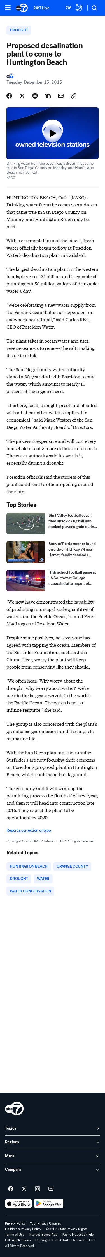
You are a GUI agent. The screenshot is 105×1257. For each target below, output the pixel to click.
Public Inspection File (78, 1234)
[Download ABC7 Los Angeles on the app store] (18, 1203)
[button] (8, 7)
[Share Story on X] (22, 96)
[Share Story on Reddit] (35, 96)
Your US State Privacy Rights (67, 1229)
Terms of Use (14, 1234)
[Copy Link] (73, 96)
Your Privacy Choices (45, 1223)
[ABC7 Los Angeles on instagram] (37, 1189)
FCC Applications (18, 1240)
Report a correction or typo (28, 830)
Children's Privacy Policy (23, 1229)
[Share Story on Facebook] (9, 96)
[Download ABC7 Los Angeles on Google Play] (49, 1203)
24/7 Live (41, 8)
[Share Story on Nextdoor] (48, 96)
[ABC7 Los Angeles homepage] (22, 7)
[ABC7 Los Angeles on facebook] (10, 1189)
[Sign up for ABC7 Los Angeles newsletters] (51, 1189)
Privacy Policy (15, 1223)
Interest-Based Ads (43, 1234)
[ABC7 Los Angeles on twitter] (24, 1189)
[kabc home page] (14, 1108)
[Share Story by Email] (61, 96)
